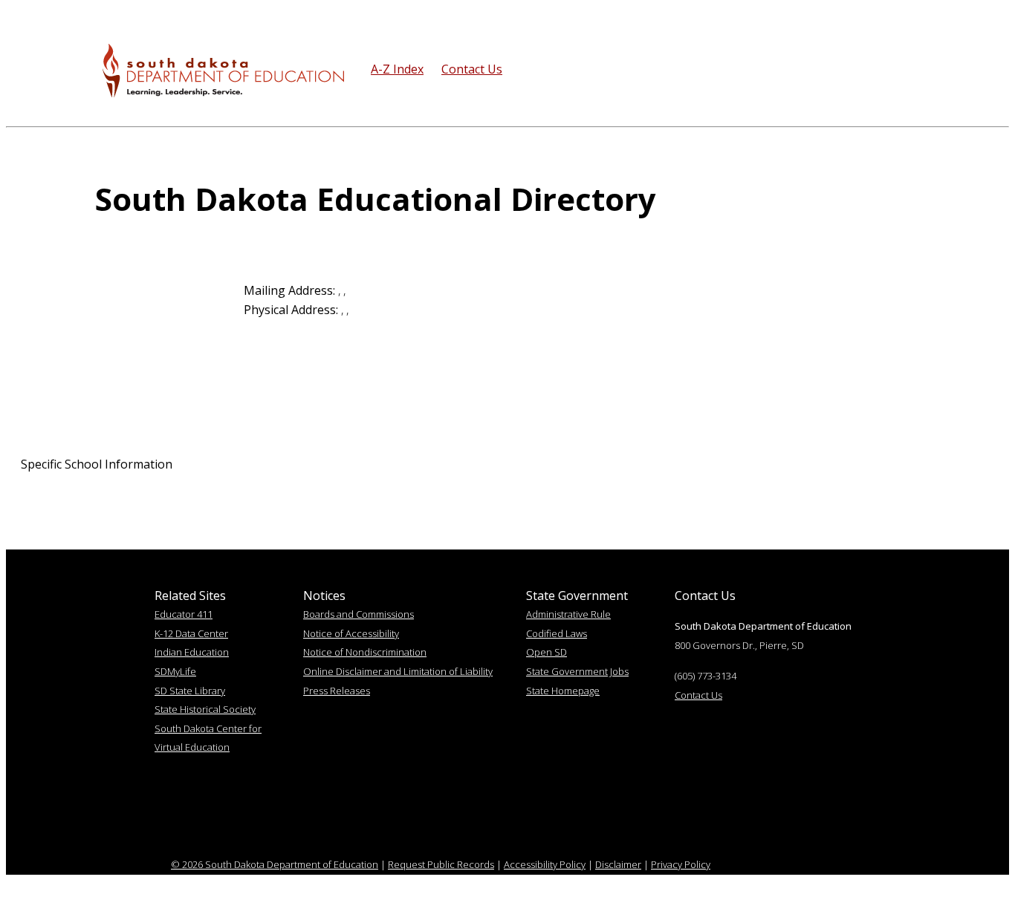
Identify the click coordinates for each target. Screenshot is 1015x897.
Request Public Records (441, 864)
